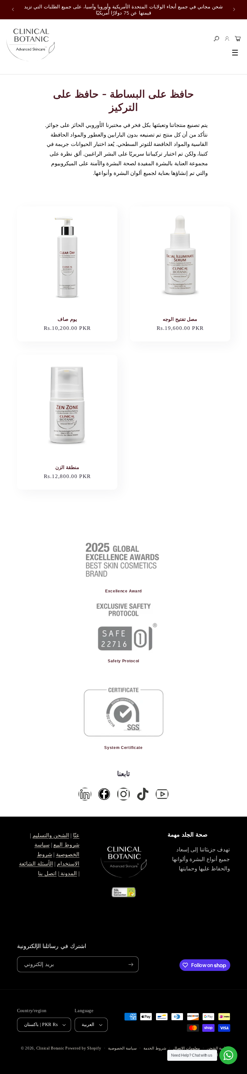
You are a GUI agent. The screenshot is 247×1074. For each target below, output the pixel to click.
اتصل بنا (47, 873)
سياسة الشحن (218, 1048)
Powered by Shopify (83, 1048)
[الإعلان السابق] (13, 10)
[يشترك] (130, 964)
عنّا (76, 835)
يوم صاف (67, 319)
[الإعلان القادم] (234, 10)
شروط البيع (66, 845)
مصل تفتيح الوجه (180, 319)
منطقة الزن (67, 467)
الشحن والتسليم (50, 835)
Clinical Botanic (50, 1048)
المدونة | (67, 873)
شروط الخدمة (154, 1048)
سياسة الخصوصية (122, 1048)
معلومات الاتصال (186, 1048)
